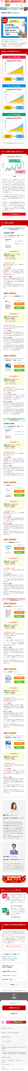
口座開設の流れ (14, 1013)
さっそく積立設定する (14, 214)
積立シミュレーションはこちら (14, 946)
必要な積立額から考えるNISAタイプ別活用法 (8, 966)
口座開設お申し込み (14, 1007)
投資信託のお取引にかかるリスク (10, 956)
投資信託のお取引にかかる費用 (9, 958)
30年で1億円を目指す (16, 917)
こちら (20, 243)
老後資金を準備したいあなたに (9, 971)
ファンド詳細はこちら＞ (19, 241)
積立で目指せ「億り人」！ (8, 979)
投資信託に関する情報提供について (10, 960)
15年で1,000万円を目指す (17, 906)
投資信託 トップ (14, 984)
